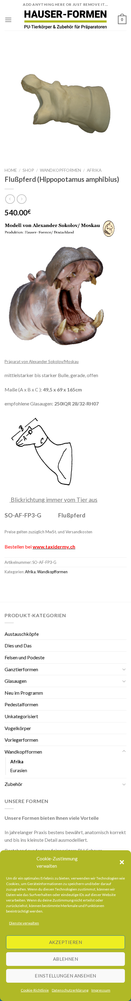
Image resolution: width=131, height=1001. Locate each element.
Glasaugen (16, 681)
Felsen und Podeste (24, 657)
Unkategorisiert (21, 716)
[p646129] (65, 19)
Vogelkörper (18, 728)
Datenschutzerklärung (70, 990)
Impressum (100, 990)
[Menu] (8, 19)
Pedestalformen (21, 704)
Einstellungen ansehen (65, 975)
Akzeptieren (65, 942)
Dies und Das (18, 645)
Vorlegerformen (21, 740)
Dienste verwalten (24, 923)
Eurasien (18, 770)
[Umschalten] (124, 669)
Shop (28, 170)
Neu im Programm (24, 693)
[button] (122, 862)
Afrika (94, 170)
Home (11, 170)
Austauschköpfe (22, 634)
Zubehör (14, 784)
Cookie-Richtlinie (35, 990)
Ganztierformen (21, 669)
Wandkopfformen (60, 170)
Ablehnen (65, 959)
